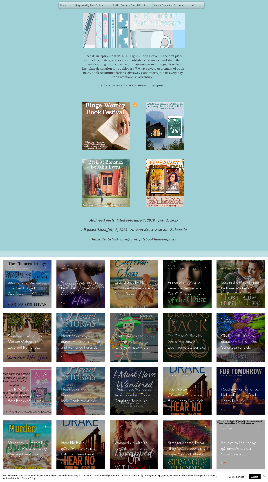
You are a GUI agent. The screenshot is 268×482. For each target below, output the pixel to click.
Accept (254, 476)
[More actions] (46, 267)
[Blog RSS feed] (134, 104)
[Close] (264, 477)
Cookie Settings (236, 476)
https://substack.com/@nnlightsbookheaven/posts (134, 239)
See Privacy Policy (26, 478)
